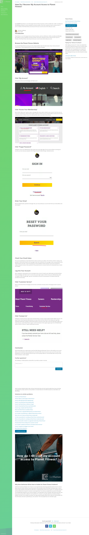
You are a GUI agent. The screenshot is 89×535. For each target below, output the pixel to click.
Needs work (56, 521)
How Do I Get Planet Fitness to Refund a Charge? (24, 404)
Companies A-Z (4, 12)
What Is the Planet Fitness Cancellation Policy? (24, 409)
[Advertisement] (38, 15)
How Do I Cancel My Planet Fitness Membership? (24, 402)
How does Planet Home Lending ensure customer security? (26, 422)
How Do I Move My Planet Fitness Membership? (24, 400)
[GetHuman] (5, 1)
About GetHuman (4, 14)
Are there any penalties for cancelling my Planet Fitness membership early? (29, 417)
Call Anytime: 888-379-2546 (70, 55)
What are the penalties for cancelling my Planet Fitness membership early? (29, 419)
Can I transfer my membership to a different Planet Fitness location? (28, 413)
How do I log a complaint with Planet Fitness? (23, 407)
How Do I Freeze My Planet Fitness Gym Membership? (25, 406)
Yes (52, 521)
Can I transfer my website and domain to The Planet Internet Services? (28, 424)
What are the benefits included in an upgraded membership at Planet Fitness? (30, 420)
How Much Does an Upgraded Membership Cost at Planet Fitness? (28, 411)
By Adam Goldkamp (22, 30)
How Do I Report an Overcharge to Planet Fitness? (24, 398)
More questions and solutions (71, 23)
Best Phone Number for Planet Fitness (72, 21)
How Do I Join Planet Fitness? (20, 396)
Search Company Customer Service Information (4, 9)
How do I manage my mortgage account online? (24, 426)
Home (2, 6)
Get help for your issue (20, 431)
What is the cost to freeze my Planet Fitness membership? (26, 415)
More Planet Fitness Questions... (21, 428)
